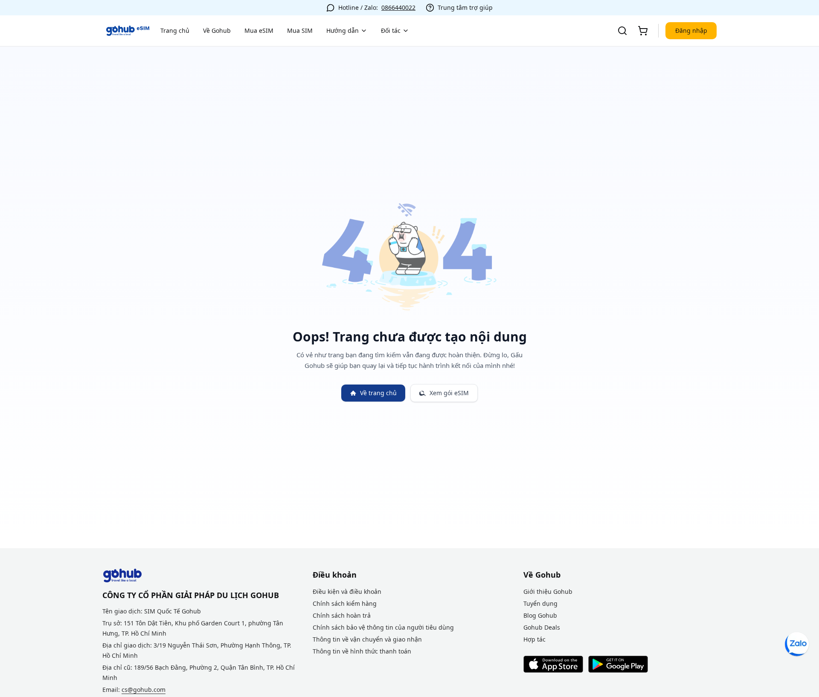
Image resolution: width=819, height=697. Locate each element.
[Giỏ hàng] (642, 30)
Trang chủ (174, 30)
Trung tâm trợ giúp (465, 7)
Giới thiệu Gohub (547, 591)
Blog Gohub (540, 615)
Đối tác (391, 30)
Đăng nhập (691, 30)
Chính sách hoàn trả (342, 615)
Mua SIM (300, 30)
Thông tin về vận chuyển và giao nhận (367, 639)
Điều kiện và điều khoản (347, 591)
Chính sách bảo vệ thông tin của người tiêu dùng (383, 627)
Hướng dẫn (342, 30)
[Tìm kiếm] (622, 30)
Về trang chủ (378, 393)
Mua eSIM (258, 30)
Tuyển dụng (540, 603)
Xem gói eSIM (449, 393)
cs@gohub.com (144, 689)
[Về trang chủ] (128, 31)
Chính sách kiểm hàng (345, 603)
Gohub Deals (541, 627)
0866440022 (398, 7)
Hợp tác (534, 639)
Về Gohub (217, 30)
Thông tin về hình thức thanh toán (362, 651)
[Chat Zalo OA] (797, 644)
